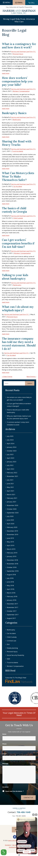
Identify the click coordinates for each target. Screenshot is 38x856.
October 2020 (11, 509)
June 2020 (10, 520)
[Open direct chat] (33, 814)
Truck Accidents (17, 151)
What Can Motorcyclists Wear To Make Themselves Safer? (18, 176)
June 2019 (10, 538)
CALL (32, 2)
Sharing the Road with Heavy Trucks (16, 143)
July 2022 (10, 465)
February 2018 (12, 596)
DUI (8, 644)
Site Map (14, 845)
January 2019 (11, 556)
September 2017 (12, 615)
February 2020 (12, 527)
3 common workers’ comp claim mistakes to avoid (18, 423)
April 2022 (10, 469)
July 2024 (10, 440)
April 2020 (10, 524)
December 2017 (12, 604)
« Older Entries (7, 377)
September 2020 (12, 513)
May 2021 (10, 487)
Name (4, 734)
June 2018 (10, 582)
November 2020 (12, 505)
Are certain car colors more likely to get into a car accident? (19, 398)
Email (4, 754)
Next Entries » (31, 377)
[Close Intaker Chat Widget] (36, 814)
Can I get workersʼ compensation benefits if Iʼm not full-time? (18, 243)
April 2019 (10, 545)
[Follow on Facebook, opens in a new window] (15, 837)
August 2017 (11, 618)
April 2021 (10, 491)
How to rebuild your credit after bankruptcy (18, 411)
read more (5, 73)
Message (5, 763)
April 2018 (10, 589)
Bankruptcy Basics (14, 113)
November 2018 (12, 564)
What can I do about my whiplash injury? (18, 308)
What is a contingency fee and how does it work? (19, 45)
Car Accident (17, 186)
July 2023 (10, 454)
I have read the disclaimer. (14, 791)
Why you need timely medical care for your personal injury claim (19, 417)
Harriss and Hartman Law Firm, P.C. (23, 51)
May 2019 (10, 542)
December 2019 (12, 531)
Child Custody (18, 218)
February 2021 (12, 498)
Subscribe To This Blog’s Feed (15, 678)
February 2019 (12, 553)
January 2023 (11, 462)
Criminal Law (11, 641)
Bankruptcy (17, 119)
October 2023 (11, 451)
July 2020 (10, 516)
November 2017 (12, 607)
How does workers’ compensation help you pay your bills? (17, 81)
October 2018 (11, 567)
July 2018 (10, 578)
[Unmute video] (27, 832)
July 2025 (10, 436)
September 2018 (12, 571)
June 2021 (10, 484)
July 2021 (10, 480)
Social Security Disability (15, 655)
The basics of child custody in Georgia (14, 209)
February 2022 (12, 473)
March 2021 (11, 494)
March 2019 (11, 549)
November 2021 (12, 476)
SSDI (8, 659)
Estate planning (12, 648)
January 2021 (11, 502)
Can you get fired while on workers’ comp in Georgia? (19, 404)
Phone (4, 744)
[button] (6, 2)
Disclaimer (5, 787)
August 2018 (11, 575)
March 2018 (11, 593)
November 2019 (12, 534)
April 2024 (10, 443)
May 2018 (10, 585)
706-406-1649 (23, 812)
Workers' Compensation (21, 91)
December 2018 (12, 560)
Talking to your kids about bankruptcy (15, 276)
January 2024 (11, 447)
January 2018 (11, 600)
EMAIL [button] (20, 2)
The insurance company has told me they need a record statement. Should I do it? (19, 344)
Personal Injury (18, 54)
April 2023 (10, 458)
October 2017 (11, 611)
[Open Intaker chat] (19, 855)
